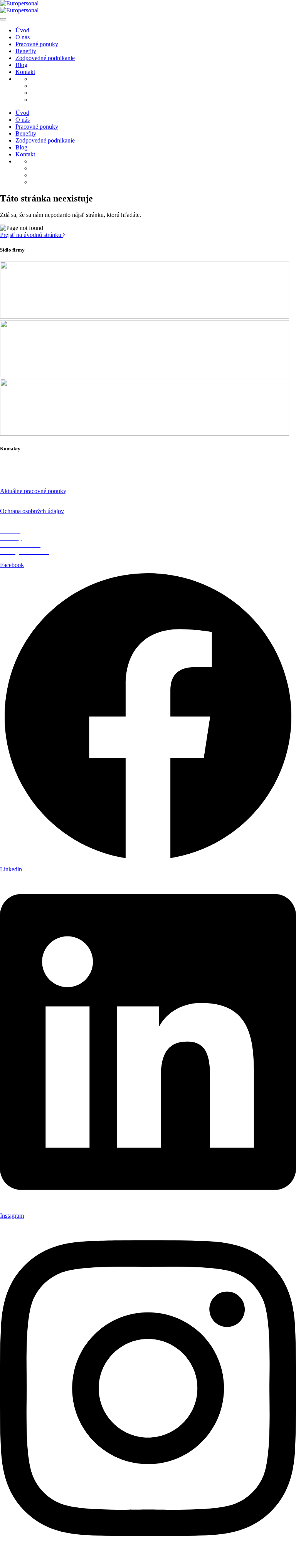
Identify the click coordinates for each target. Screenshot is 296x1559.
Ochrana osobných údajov (32, 511)
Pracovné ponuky (36, 44)
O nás (22, 37)
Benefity (25, 51)
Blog (21, 65)
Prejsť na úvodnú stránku (31, 235)
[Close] (3, 19)
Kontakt (25, 72)
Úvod (22, 30)
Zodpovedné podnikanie (45, 58)
